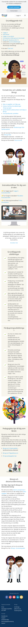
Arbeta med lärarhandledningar (12, 106)
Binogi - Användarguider (18, 548)
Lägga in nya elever (8, 36)
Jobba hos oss (17, 608)
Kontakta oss (4, 616)
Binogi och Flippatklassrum (10, 453)
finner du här (18, 140)
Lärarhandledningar (14, 42)
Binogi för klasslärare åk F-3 (11, 40)
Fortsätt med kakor (14, 7)
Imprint (3, 623)
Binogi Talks (7, 135)
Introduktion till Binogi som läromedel (13, 38)
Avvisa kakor (14, 11)
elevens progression (19, 490)
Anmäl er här (14, 243)
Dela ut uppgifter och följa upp (11, 104)
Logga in (18, 15)
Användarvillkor (5, 619)
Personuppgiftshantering (7, 621)
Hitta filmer (6, 34)
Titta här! (10, 48)
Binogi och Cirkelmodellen (10, 448)
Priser (2, 607)
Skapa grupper (7, 108)
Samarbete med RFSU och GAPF (6, 609)
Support (3, 617)
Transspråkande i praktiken (10, 113)
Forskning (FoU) (18, 610)
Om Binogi (16, 607)
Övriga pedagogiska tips (10, 456)
